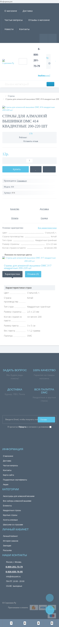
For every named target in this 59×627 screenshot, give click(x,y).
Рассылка (7, 550)
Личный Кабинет (10, 536)
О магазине (10, 10)
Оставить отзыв (30, 141)
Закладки (7, 546)
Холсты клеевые (10, 520)
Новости (9, 29)
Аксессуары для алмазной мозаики (18, 496)
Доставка (28, 10)
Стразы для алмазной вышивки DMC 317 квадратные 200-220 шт (27, 267)
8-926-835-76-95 (14, 571)
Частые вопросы (14, 19)
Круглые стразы (10, 515)
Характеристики (12, 274)
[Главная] (3, 96)
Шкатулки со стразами (13, 525)
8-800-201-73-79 (14, 567)
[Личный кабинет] (52, 38)
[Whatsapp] (4, 591)
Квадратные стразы (12, 510)
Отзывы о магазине (39, 19)
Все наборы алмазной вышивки (17, 501)
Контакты (24, 29)
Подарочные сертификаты (15, 480)
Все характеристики (47, 227)
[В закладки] (36, 169)
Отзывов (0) (33, 274)
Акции (5, 484)
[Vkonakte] (4, 431)
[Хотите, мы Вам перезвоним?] (50, 610)
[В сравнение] (49, 169)
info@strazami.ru (13, 577)
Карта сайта (8, 475)
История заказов (10, 541)
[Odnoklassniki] (8, 431)
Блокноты (7, 506)
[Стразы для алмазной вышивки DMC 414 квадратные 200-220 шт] (29, 108)
